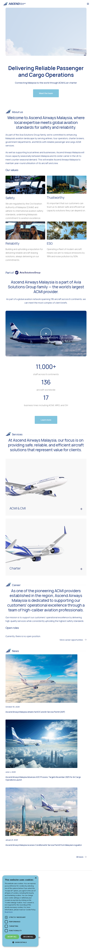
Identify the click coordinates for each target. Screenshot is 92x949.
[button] (88, 4)
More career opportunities (71, 640)
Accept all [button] (12, 937)
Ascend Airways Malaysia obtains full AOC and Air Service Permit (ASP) (35, 712)
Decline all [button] (28, 937)
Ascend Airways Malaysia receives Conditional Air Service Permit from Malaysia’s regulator (44, 845)
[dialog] (20, 911)
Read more (9, 912)
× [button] (36, 878)
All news (79, 857)
